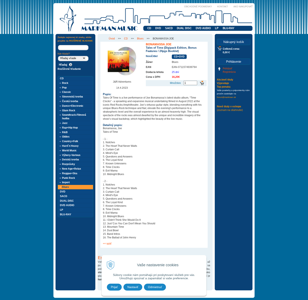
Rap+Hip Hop (70, 127)
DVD (158, 28)
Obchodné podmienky (198, 6)
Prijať (114, 287)
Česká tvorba (70, 101)
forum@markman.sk (226, 97)
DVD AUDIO (203, 28)
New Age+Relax (71, 168)
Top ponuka (223, 86)
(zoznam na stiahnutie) (230, 110)
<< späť (107, 243)
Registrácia (229, 71)
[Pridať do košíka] (201, 83)
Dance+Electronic (72, 105)
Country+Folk (70, 141)
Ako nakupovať (243, 6)
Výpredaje (223, 83)
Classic (66, 92)
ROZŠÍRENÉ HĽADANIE (81, 41)
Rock (65, 83)
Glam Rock (68, 110)
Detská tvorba (70, 159)
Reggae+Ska (69, 173)
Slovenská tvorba (72, 96)
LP (217, 28)
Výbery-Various (71, 155)
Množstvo (175, 83)
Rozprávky (68, 164)
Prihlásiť (227, 68)
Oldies (66, 136)
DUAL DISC (184, 28)
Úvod (112, 38)
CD (149, 28)
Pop (64, 87)
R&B (65, 132)
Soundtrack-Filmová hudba (74, 116)
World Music (69, 150)
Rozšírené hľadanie (69, 69)
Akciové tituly (225, 79)
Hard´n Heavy (70, 145)
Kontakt (222, 6)
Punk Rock (68, 178)
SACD (169, 28)
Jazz (64, 123)
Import (66, 182)
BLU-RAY (228, 28)
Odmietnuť (155, 287)
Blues (140, 38)
